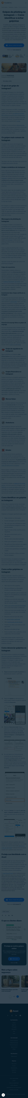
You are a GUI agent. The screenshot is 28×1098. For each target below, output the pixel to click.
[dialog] (14, 549)
